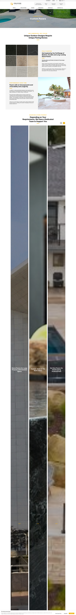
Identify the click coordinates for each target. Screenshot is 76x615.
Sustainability (48, 0)
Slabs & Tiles (46, 4)
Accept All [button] (71, 613)
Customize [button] (65, 613)
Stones (32, 7)
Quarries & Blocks (61, 4)
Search (57, 0)
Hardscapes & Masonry (54, 4)
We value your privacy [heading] (5, 611)
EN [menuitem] (60, 0)
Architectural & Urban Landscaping (38, 4)
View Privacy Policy (58, 613)
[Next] (64, 123)
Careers (53, 0)
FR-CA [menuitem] (63, 0)
